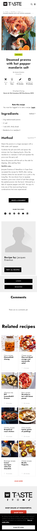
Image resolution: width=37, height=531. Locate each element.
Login (33, 107)
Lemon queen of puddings (27, 430)
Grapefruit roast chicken (9, 430)
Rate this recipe (18, 104)
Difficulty (12, 82)
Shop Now (18, 512)
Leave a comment (18, 200)
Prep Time (20, 82)
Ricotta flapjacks (25, 464)
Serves (5, 82)
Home (6, 12)
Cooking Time (29, 82)
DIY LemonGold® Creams (9, 396)
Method (31, 114)
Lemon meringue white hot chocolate (8, 466)
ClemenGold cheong (8, 358)
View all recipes (13, 270)
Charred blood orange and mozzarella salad (27, 360)
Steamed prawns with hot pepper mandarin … (17, 13)
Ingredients (31, 138)
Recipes (13, 12)
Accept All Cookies (18, 527)
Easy (19, 12)
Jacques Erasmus (19, 72)
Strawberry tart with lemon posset (27, 396)
